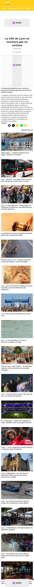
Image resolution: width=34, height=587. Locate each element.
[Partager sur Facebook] (9, 126)
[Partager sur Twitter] (13, 126)
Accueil (4, 8)
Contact (28, 8)
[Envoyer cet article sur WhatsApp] (21, 126)
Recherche (13, 8)
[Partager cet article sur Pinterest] (17, 126)
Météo (21, 8)
